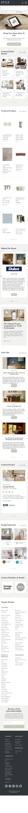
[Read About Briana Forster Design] (20, 576)
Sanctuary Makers (5, 724)
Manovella (17, 659)
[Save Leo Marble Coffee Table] (3, 181)
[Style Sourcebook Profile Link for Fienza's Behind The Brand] (16, 277)
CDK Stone (4, 687)
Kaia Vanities (4, 720)
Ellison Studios (19, 672)
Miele (2, 699)
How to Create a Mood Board (8, 797)
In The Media (8, 774)
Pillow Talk (18, 669)
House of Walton (19, 667)
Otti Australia (4, 713)
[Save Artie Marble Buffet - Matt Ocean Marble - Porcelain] (3, 118)
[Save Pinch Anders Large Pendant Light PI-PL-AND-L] (17, 181)
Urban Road (18, 638)
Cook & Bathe (4, 727)
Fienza (3, 701)
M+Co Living (18, 641)
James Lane (4, 641)
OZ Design (4, 635)
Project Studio (19, 772)
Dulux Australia (5, 633)
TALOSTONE (4, 715)
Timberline (4, 703)
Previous (1, 284)
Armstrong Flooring (6, 659)
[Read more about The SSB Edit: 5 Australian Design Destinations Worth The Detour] (14, 448)
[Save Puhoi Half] (3, 212)
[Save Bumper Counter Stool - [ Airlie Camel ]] (17, 118)
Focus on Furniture (20, 674)
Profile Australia (5, 672)
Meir (2, 685)
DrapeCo (3, 660)
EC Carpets (4, 667)
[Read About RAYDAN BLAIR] (7, 576)
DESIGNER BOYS (19, 670)
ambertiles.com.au (20, 648)
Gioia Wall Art (4, 643)
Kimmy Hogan (4, 657)
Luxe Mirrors (4, 691)
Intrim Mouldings (19, 664)
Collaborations (9, 793)
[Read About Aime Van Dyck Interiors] (7, 557)
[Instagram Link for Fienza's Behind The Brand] (12, 277)
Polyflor (17, 650)
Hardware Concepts (6, 638)
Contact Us (8, 811)
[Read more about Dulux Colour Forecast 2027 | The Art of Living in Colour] (14, 379)
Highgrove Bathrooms (6, 706)
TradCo (3, 674)
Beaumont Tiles (5, 696)
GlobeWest (18, 657)
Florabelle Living (5, 655)
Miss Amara (18, 633)
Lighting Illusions (19, 643)
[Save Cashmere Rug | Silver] (3, 148)
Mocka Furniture (19, 689)
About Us (7, 767)
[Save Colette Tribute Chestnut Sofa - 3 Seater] (17, 148)
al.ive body (4, 698)
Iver (2, 669)
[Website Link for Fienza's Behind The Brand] (14, 277)
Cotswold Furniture (20, 687)
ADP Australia (4, 692)
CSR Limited (4, 670)
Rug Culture (18, 640)
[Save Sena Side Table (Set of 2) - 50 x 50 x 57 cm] (17, 212)
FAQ (16, 780)
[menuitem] (22, 3)
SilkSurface (4, 705)
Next (27, 284)
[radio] (7, 12)
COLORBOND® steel (6, 647)
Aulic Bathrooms (5, 725)
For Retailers (18, 767)
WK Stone (3, 708)
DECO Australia (19, 655)
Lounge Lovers (5, 640)
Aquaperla (4, 710)
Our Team (7, 769)
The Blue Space (5, 684)
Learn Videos (18, 778)
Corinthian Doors (5, 645)
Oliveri (2, 694)
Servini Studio (14, 509)
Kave (16, 652)
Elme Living (4, 648)
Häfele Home (18, 682)
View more (23, 54)
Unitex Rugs (18, 645)
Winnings (3, 712)
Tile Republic (4, 689)
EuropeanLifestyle (5, 676)
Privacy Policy (9, 776)
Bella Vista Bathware (6, 722)
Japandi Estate (5, 650)
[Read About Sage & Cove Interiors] (20, 557)
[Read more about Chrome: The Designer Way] (14, 414)
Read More (14, 311)
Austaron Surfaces (19, 647)
